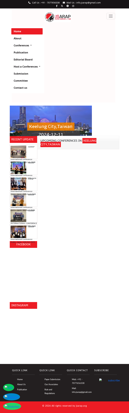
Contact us (20, 87)
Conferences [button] (22, 45)
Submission (21, 73)
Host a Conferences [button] (26, 66)
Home (17, 31)
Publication (21, 52)
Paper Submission (52, 380)
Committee (21, 80)
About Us (21, 385)
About (17, 38)
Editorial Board (23, 59)
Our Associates (51, 385)
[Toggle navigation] (110, 16)
